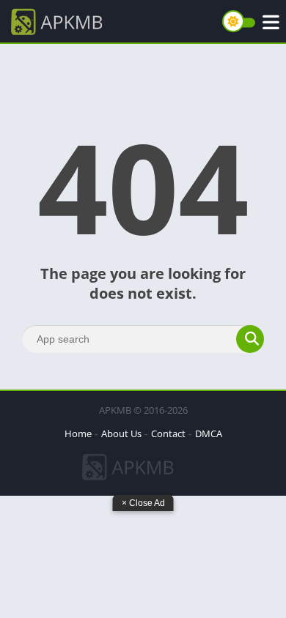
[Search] (250, 339)
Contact (168, 433)
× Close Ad (143, 503)
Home (78, 433)
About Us (121, 433)
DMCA (208, 433)
